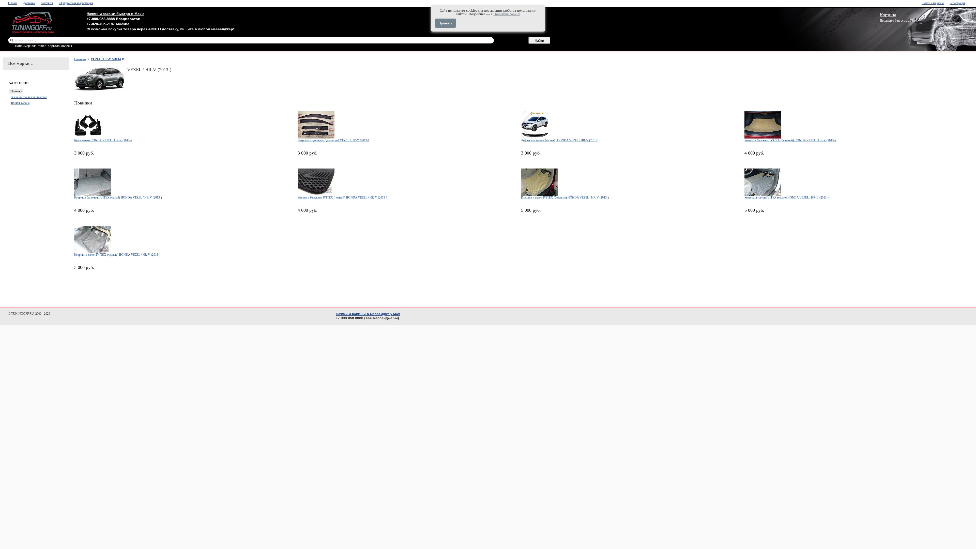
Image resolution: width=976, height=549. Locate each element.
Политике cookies (507, 14)
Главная (80, 59)
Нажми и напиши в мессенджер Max (368, 314)
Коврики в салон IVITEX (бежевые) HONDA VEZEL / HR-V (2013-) (565, 197)
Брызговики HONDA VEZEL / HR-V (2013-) (103, 140)
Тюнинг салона (20, 103)
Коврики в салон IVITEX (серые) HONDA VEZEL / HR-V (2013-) (786, 197)
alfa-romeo (39, 46)
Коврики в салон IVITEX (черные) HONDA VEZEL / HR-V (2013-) (117, 254)
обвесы (66, 46)
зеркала (54, 46)
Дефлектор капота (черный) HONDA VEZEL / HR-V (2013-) (559, 140)
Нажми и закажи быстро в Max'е (115, 14)
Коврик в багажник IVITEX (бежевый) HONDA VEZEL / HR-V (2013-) (790, 140)
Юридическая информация (76, 3)
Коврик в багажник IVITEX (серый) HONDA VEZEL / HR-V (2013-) (118, 197)
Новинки (16, 91)
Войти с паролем (933, 3)
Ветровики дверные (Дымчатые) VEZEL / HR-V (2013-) (333, 140)
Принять (445, 23)
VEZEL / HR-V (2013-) (106, 59)
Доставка (29, 3)
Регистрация (957, 3)
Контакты (47, 3)
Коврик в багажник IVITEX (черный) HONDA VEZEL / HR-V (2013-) (342, 197)
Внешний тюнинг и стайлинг (29, 97)
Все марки (18, 63)
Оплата (12, 3)
